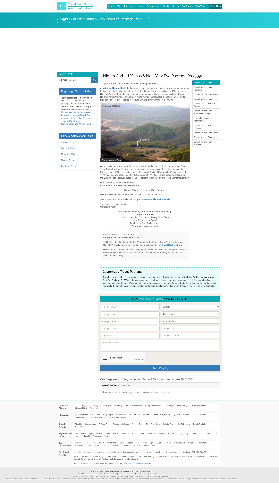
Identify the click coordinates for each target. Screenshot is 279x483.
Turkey (144, 442)
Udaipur (125, 433)
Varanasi (99, 433)
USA (153, 445)
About (115, 474)
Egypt (152, 442)
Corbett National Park (203, 82)
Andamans (97, 436)
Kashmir (78, 436)
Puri (71, 120)
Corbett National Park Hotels (206, 94)
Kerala (83, 433)
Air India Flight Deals (83, 405)
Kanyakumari (85, 123)
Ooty (106, 436)
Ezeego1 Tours (137, 424)
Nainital (162, 433)
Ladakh (87, 436)
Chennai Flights (81, 408)
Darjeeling (184, 433)
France (121, 442)
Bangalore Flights (199, 405)
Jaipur (107, 433)
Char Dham (147, 471)
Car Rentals (187, 6)
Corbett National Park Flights (206, 99)
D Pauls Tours (104, 424)
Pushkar (116, 433)
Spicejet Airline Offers (153, 405)
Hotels (175, 6)
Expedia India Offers (121, 424)
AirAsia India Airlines (134, 405)
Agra (91, 433)
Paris (94, 442)
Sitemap (152, 474)
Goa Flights (94, 408)
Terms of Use (134, 474)
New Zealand (179, 442)
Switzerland (111, 442)
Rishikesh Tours (68, 166)
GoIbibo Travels (169, 424)
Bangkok (136, 445)
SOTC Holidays (184, 424)
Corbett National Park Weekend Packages (203, 112)
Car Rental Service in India (132, 471)
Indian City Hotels (97, 471)
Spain (101, 442)
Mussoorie (152, 433)
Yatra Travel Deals (82, 426)
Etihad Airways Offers (161, 414)
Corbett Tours (67, 142)
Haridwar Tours (68, 148)
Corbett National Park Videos (206, 132)
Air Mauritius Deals (123, 414)
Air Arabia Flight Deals (84, 414)
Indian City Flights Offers (113, 471)
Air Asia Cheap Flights (104, 414)
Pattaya (146, 445)
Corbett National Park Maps (205, 137)
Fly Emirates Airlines (181, 414)
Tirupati (64, 120)
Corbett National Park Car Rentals (204, 105)
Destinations (153, 6)
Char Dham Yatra (81, 109)
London (87, 442)
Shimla (142, 433)
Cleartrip (78, 424)
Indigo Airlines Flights (102, 405)
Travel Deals (64, 23)
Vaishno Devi (212, 433)
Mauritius (97, 445)
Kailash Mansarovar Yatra (73, 112)
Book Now (215, 6)
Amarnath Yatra (68, 118)
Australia (167, 442)
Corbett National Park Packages (203, 88)
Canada (107, 445)
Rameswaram (67, 123)
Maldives (116, 445)
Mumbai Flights (183, 405)
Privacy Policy (123, 474)
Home (111, 6)
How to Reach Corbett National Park (203, 119)
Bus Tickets (201, 6)
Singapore (203, 442)
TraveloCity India (199, 424)
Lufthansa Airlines (199, 414)
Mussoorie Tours (69, 154)
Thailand (126, 445)
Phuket (88, 445)
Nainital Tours (67, 160)
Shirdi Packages (84, 118)
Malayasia (79, 445)
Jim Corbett (172, 433)
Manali (134, 433)
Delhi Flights (170, 405)
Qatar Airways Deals (98, 417)
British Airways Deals (142, 414)
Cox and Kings (90, 424)
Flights (165, 6)
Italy (137, 442)
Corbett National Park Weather (203, 143)
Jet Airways (118, 405)
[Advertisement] (139, 49)
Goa (76, 433)
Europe (78, 442)
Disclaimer (144, 474)
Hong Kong (191, 442)
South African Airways (117, 417)
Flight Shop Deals (153, 424)
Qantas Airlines (81, 417)
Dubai (159, 442)
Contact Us (160, 474)
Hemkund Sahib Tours (82, 115)
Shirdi (201, 433)
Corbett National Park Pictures (203, 126)
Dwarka (77, 120)
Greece (130, 442)
